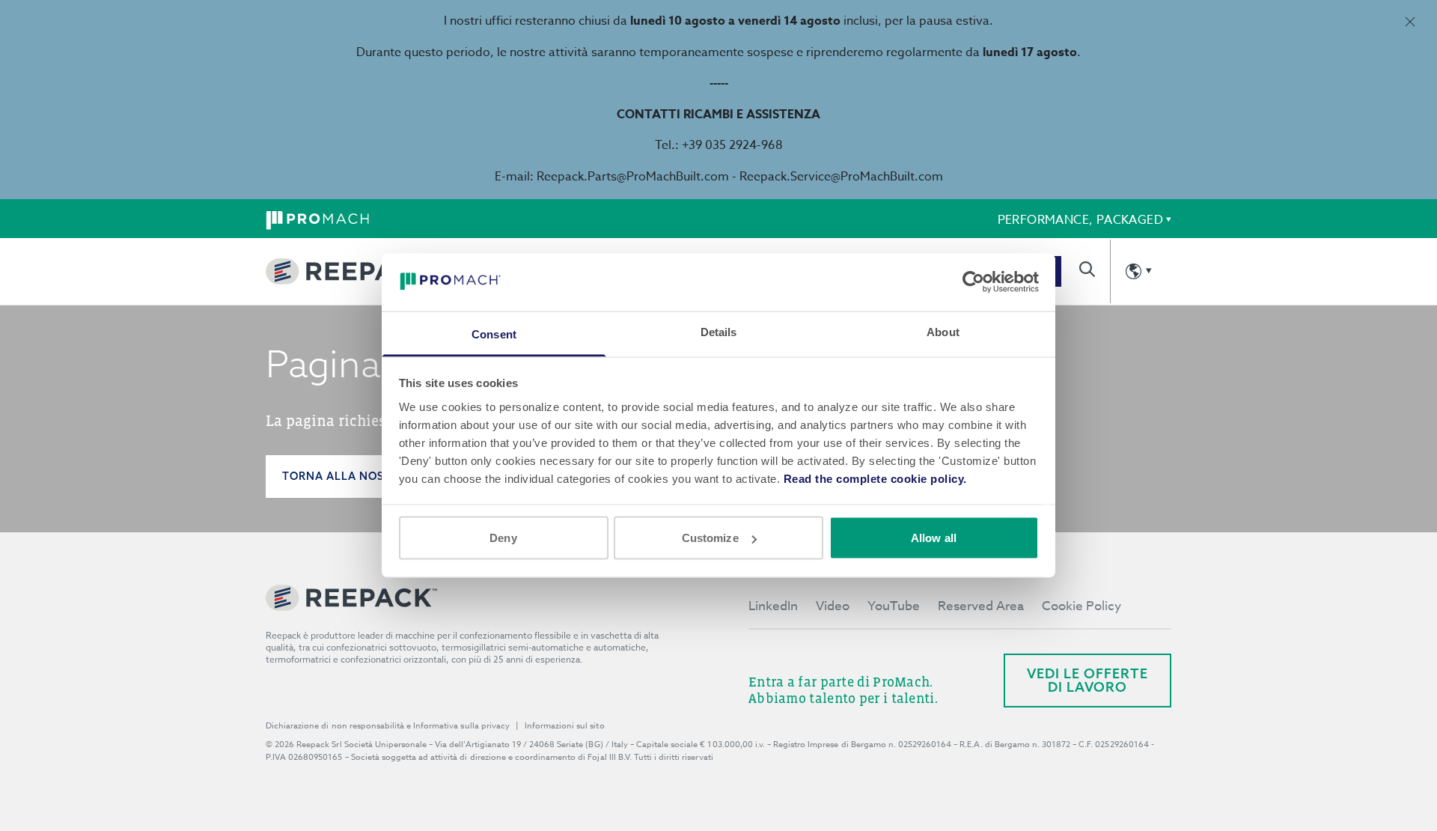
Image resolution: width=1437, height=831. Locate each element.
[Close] (1409, 21)
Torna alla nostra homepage (378, 476)
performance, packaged (1080, 220)
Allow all (934, 538)
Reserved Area (981, 606)
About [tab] (943, 331)
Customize (710, 538)
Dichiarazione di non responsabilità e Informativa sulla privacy (388, 725)
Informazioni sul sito (565, 725)
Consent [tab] (494, 333)
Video (832, 606)
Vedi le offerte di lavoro (1087, 680)
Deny (502, 538)
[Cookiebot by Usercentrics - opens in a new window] (973, 282)
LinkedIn (773, 606)
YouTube (893, 606)
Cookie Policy (1081, 606)
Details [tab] (719, 331)
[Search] (1087, 269)
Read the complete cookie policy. (875, 478)
